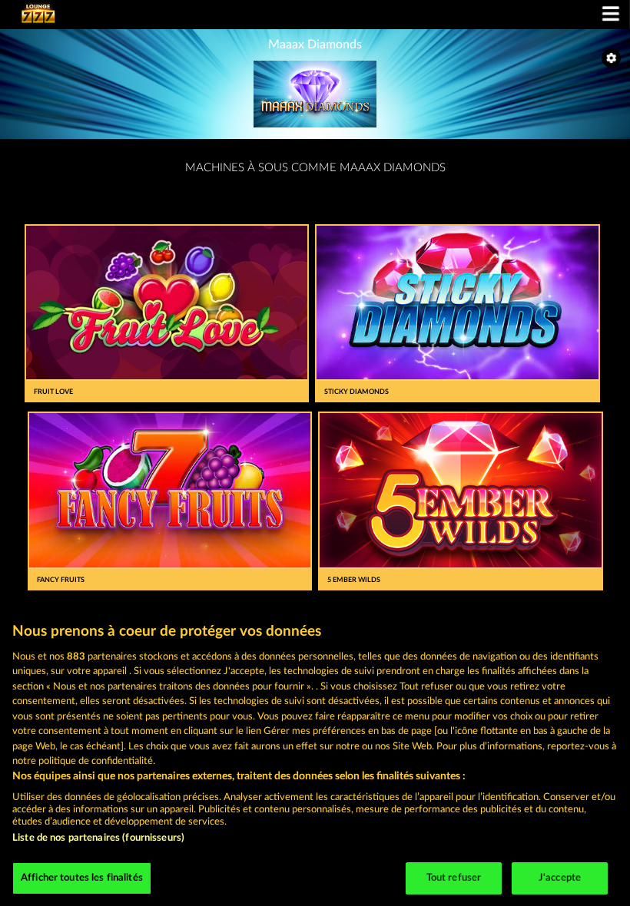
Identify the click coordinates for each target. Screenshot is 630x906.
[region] (315, 756)
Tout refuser (454, 878)
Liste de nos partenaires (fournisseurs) (98, 838)
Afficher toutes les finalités (82, 878)
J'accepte (560, 878)
